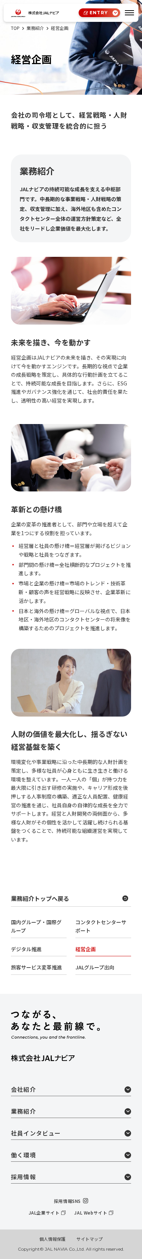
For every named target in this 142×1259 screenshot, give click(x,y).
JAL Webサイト (90, 1213)
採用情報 (23, 1176)
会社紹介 (23, 1089)
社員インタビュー (36, 1133)
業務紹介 (23, 1111)
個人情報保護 (52, 1239)
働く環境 (23, 1154)
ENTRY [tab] (99, 12)
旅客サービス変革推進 (36, 967)
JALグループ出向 (94, 967)
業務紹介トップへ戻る (40, 898)
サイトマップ (89, 1239)
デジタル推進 (26, 949)
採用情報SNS (67, 1200)
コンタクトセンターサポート (100, 926)
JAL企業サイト (44, 1213)
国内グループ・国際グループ (36, 926)
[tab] (129, 13)
